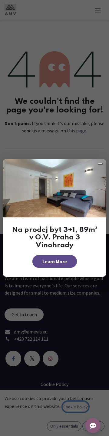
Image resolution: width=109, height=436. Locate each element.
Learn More (54, 261)
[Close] (100, 164)
